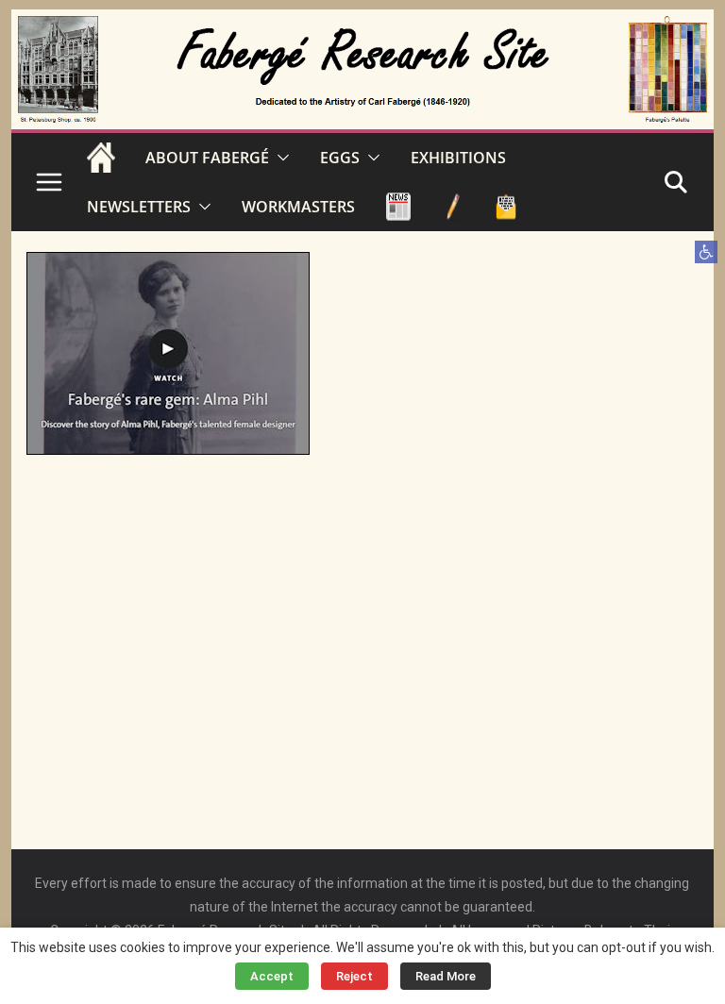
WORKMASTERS (298, 206)
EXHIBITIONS (458, 157)
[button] (706, 252)
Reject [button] (354, 976)
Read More (445, 976)
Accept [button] (272, 976)
